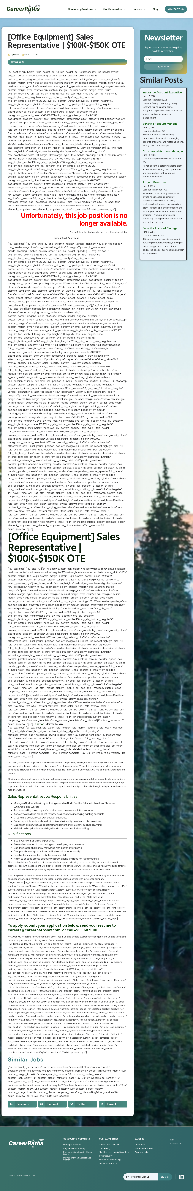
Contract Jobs (141, 1152)
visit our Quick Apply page (66, 238)
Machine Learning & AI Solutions (114, 1152)
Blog (155, 9)
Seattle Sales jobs (117, 936)
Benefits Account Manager (161, 123)
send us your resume (20, 940)
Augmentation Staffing (74, 1148)
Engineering (104, 1148)
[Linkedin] (181, 1176)
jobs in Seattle (64, 936)
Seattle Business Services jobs (87, 936)
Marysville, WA (54, 724)
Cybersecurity (105, 1156)
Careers (137, 9)
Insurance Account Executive (162, 92)
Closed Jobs (17, 62)
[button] (22, 1104)
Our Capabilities (112, 9)
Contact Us (175, 1144)
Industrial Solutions (108, 1163)
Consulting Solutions (80, 9)
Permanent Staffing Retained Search (77, 1159)
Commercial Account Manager (163, 151)
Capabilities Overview (109, 1145)
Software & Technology (110, 1160)
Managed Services (72, 1145)
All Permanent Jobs (144, 1148)
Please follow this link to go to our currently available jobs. (98, 232)
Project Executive (154, 182)
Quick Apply (140, 1145)
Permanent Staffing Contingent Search (78, 1153)
